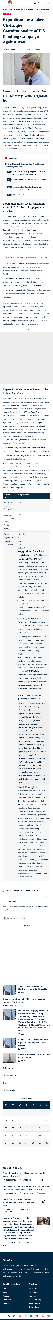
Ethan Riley (10, 50)
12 (20, 1128)
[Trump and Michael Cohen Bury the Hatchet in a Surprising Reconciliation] (9, 990)
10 (6, 1128)
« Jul (4, 1157)
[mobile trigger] (5, 3)
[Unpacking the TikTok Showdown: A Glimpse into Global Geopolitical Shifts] (43, 1202)
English (11, 918)
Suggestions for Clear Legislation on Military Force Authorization (24, 188)
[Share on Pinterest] (20, 1316)
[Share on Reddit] (43, 1316)
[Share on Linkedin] (31, 1316)
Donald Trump (19, 891)
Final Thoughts (17, 195)
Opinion (7, 13)
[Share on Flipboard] (14, 1316)
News (22, 992)
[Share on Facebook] (3, 1316)
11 (13, 1128)
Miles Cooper (11, 1180)
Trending (8, 1212)
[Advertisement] (26, 358)
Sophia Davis (10, 1243)
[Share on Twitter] (8, 1316)
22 (40, 1135)
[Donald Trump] (10, 3)
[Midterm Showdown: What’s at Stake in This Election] (9, 1058)
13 (26, 1128)
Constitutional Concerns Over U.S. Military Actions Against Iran (24, 165)
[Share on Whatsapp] (26, 1316)
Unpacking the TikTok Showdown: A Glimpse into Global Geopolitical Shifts (18, 1202)
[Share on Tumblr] (37, 1316)
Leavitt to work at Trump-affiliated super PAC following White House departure (33, 1042)
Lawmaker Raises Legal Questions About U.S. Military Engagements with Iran (26, 173)
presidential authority (34, 135)
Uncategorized (10, 1005)
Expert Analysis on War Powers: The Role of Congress (26, 180)
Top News (23, 1061)
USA (36, 891)
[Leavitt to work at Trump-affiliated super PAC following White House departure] (9, 1043)
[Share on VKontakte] (48, 1316)
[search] (35, 3)
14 (33, 1128)
